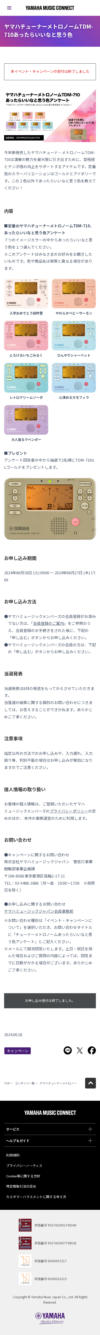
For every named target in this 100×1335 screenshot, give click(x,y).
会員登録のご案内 (48, 623)
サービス (12, 1129)
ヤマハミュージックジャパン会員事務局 (38, 911)
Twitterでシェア (80, 1050)
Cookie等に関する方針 (23, 1176)
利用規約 (12, 1155)
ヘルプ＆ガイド (17, 1141)
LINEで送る (68, 1050)
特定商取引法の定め (21, 1186)
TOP (7, 1083)
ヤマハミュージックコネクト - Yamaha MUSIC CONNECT (50, 8)
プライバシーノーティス (24, 1165)
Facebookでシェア (92, 1050)
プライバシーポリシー (69, 811)
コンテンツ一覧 (25, 1083)
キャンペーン (17, 1050)
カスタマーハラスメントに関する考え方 (36, 1196)
